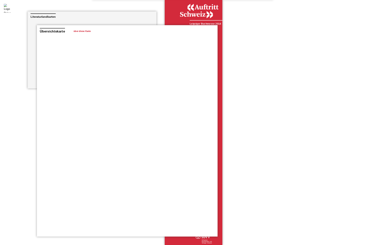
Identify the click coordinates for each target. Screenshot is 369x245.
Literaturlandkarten (43, 16)
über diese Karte (82, 31)
